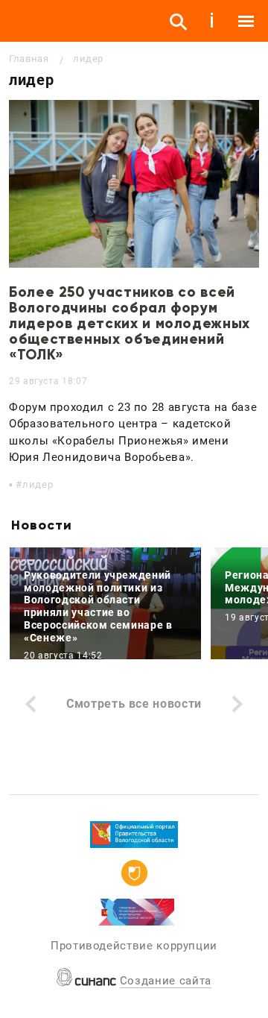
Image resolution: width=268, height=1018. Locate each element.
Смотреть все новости (134, 704)
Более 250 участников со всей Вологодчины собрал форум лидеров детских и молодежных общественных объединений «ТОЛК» (129, 323)
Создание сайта (165, 980)
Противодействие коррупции (134, 945)
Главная (28, 58)
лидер (37, 484)
